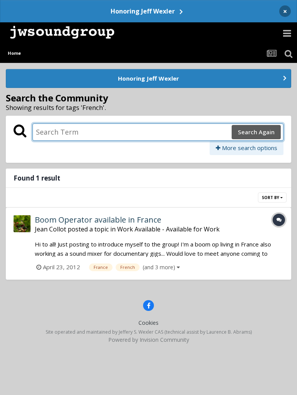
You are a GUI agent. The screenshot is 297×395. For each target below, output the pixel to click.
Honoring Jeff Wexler (143, 11)
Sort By (271, 197)
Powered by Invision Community (148, 339)
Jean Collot (50, 229)
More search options (248, 148)
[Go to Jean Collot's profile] (22, 223)
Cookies (148, 322)
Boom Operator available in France (98, 219)
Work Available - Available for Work (168, 229)
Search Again (256, 132)
